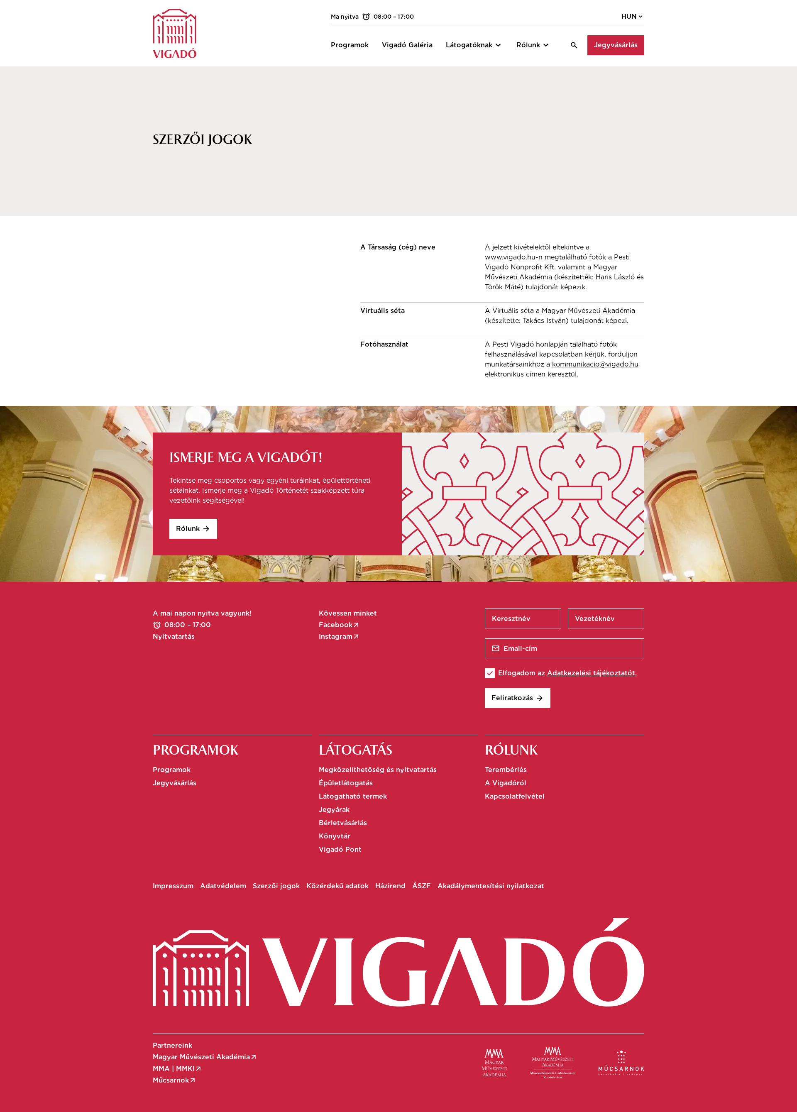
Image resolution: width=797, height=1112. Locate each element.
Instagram (339, 636)
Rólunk (193, 529)
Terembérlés (506, 770)
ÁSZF (421, 886)
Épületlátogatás (346, 783)
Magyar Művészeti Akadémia (205, 1057)
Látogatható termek (353, 796)
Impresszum (173, 886)
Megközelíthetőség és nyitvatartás (378, 770)
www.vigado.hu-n (514, 257)
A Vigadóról (505, 783)
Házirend (390, 886)
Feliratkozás (517, 698)
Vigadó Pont (340, 849)
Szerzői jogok (276, 886)
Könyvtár (334, 836)
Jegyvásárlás (616, 45)
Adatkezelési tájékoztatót (591, 673)
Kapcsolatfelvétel (515, 796)
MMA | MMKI (177, 1068)
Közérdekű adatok (337, 886)
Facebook (339, 625)
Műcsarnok (174, 1080)
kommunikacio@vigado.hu (595, 364)
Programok (172, 770)
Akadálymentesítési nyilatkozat (491, 886)
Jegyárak (334, 810)
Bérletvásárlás (343, 823)
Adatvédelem (223, 886)
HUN (632, 16)
